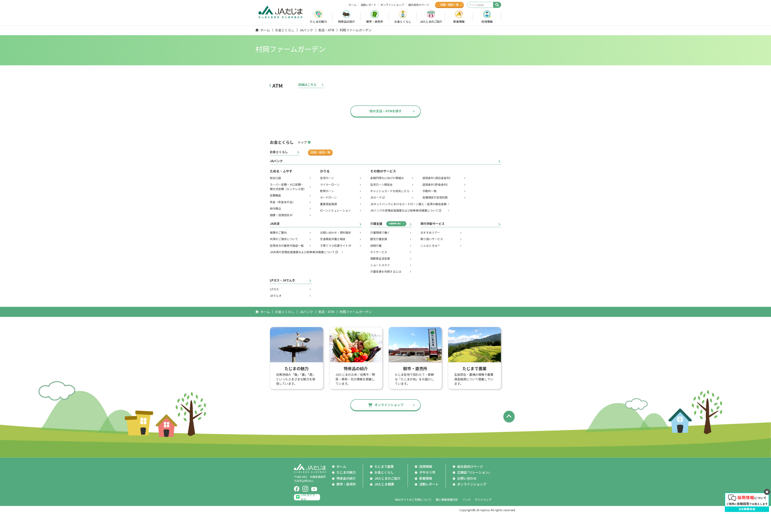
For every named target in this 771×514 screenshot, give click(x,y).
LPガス (274, 289)
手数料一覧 (429, 191)
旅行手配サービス (432, 223)
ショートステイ (380, 265)
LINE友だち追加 (308, 497)
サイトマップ (483, 500)
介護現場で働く (395, 223)
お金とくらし (402, 21)
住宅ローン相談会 (381, 184)
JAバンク (306, 30)
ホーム (352, 4)
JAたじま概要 (384, 484)
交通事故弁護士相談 (332, 239)
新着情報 (459, 21)
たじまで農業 (384, 466)
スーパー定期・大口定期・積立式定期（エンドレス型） (288, 186)
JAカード (376, 197)
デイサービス (378, 252)
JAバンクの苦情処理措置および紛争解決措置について (404, 210)
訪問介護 (375, 246)
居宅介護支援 (378, 239)
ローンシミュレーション (335, 210)
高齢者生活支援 (380, 258)
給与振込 (275, 208)
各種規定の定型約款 (435, 197)
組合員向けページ (418, 4)
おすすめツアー (430, 232)
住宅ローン (327, 178)
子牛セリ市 (427, 472)
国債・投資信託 (280, 215)
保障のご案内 (278, 232)
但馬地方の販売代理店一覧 (287, 246)
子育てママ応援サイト (334, 246)
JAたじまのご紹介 (431, 21)
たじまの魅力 (318, 21)
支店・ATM (326, 30)
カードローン (328, 197)
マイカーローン (330, 184)
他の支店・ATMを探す (385, 111)
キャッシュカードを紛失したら (390, 191)
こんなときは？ (430, 246)
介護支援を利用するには (385, 271)
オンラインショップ (392, 4)
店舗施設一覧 (449, 4)
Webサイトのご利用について (413, 500)
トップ (302, 142)
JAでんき (275, 296)
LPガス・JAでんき (282, 280)
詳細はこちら (307, 84)
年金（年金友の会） (282, 202)
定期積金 (275, 195)
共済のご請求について (284, 239)
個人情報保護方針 (447, 500)
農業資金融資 (328, 204)
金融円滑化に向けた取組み (387, 178)
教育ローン (327, 191)
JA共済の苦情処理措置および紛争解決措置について (302, 252)
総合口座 (275, 178)
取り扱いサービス (431, 239)
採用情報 (487, 21)
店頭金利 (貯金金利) (435, 184)
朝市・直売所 (374, 21)
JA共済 (274, 223)
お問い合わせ (466, 478)
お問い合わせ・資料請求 (335, 232)
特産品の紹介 (346, 21)
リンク (466, 500)
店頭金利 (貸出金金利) (436, 178)
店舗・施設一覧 (320, 152)
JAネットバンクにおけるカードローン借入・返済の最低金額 (408, 204)
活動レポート (368, 4)
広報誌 (474, 472)
